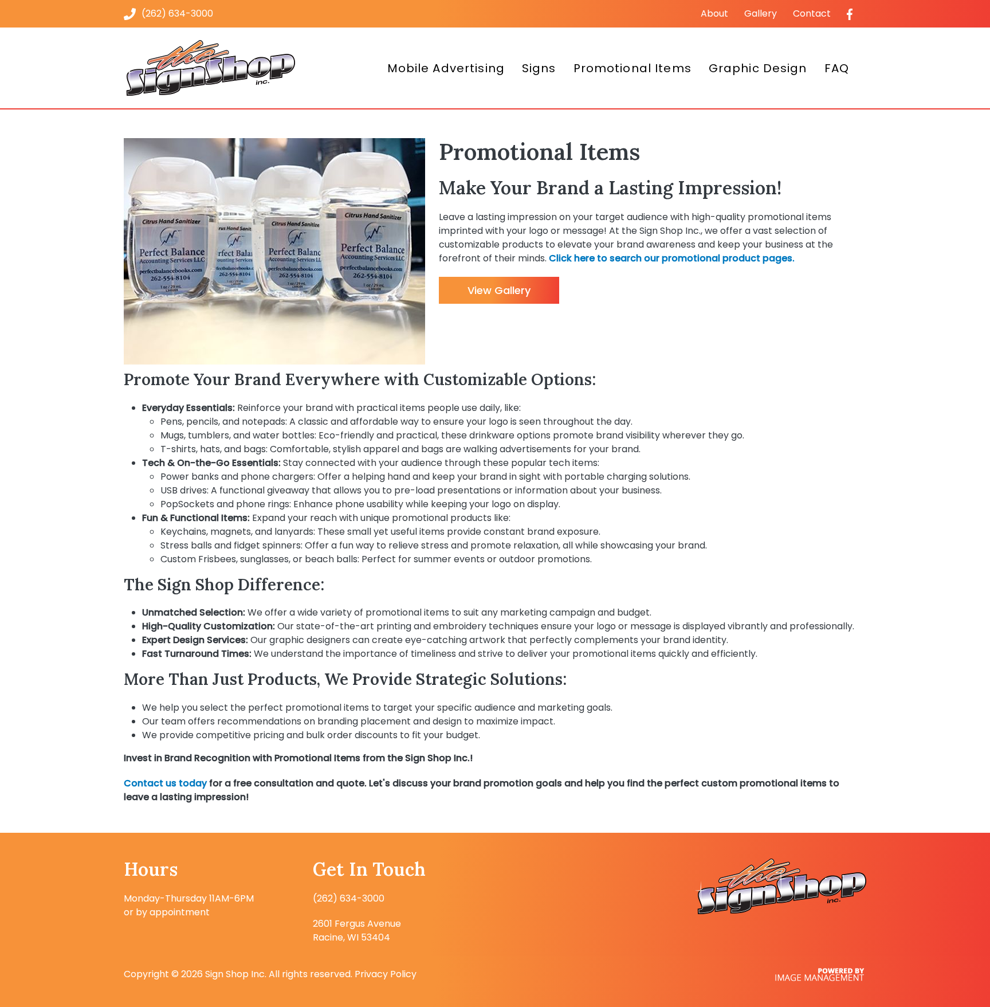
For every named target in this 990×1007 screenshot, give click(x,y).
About (714, 13)
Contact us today (165, 783)
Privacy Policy (386, 974)
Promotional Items (632, 68)
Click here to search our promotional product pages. (672, 258)
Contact (812, 13)
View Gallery (499, 290)
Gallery (760, 13)
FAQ (836, 68)
